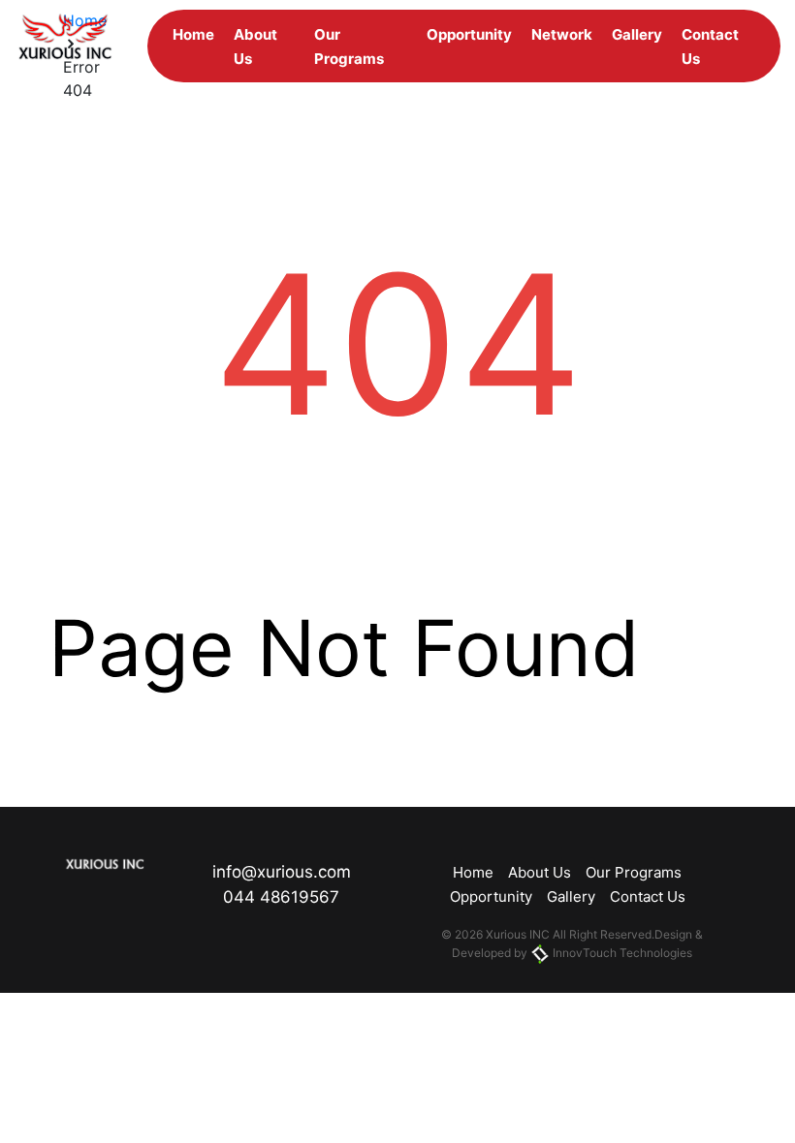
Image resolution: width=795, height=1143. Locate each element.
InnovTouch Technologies (621, 952)
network (561, 34)
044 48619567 (281, 897)
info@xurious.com (281, 871)
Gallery (637, 34)
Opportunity (469, 34)
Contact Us (647, 896)
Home (193, 34)
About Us (539, 872)
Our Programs (634, 872)
